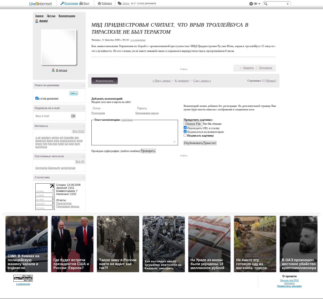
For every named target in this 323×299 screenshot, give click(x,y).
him (45, 143)
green (38, 143)
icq (66, 143)
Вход (86, 3)
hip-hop (52, 143)
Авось (125, 3)
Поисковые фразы (67, 206)
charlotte (69, 137)
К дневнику (182, 80)
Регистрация (71, 3)
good (79, 140)
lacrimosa (41, 146)
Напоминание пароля (147, 113)
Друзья (51, 15)
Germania (41, 168)
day (76, 137)
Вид (257, 4)
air (39, 137)
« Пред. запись (162, 80)
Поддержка (251, 4)
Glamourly (54, 168)
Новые (271, 80)
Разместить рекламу (289, 286)
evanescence (68, 140)
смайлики (127, 119)
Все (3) (80, 161)
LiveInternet (41, 4)
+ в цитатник (137, 39)
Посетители (63, 203)
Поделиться (265, 67)
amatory (46, 137)
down (50, 140)
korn (77, 143)
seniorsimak (68, 168)
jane (71, 143)
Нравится (248, 67)
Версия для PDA (289, 280)
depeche (40, 140)
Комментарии (67, 15)
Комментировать (104, 80)
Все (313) (78, 131)
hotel (61, 143)
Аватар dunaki (58, 47)
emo (56, 140)
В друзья (61, 70)
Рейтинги (107, 3)
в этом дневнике (48, 98)
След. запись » (202, 80)
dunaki (37, 21)
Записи (39, 15)
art (61, 137)
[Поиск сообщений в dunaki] (74, 93)
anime (55, 137)
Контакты (289, 283)
